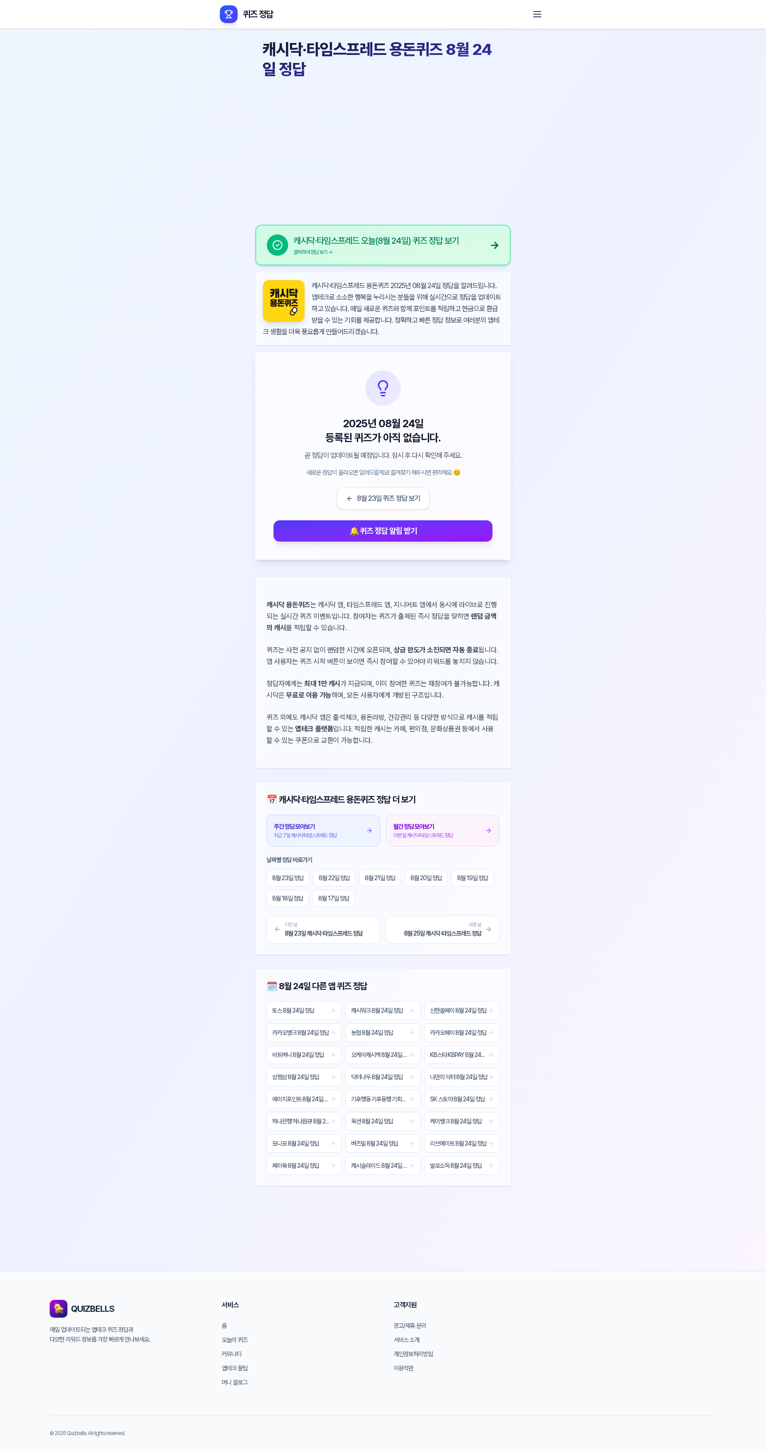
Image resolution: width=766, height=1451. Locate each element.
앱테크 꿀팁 (234, 1368)
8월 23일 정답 (288, 878)
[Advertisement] (383, 148)
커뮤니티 (231, 1353)
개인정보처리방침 (413, 1353)
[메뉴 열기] (537, 14)
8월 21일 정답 (380, 878)
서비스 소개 (406, 1339)
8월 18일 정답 (287, 898)
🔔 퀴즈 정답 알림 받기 (383, 530)
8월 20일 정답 (426, 878)
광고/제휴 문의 (410, 1325)
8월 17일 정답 (333, 898)
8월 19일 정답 (472, 878)
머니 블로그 (234, 1382)
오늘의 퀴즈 (234, 1339)
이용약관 (403, 1368)
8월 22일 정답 (334, 878)
